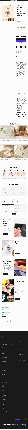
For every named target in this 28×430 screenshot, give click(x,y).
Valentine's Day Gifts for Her (5, 355)
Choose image (21, 36)
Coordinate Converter (5, 402)
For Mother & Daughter (22, 356)
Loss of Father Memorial (4, 368)
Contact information (24, 427)
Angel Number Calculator (4, 390)
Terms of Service (4, 341)
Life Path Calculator (4, 392)
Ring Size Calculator (5, 382)
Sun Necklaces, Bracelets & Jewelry (22, 361)
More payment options (21, 42)
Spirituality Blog (4, 353)
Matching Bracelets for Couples (22, 337)
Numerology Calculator (5, 399)
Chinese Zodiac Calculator (4, 396)
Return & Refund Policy (5, 344)
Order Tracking (4, 339)
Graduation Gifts (4, 379)
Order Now (4, 316)
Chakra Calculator (4, 411)
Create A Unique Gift (17, 253)
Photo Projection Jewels (21, 335)
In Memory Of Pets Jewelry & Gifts (21, 346)
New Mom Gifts (4, 366)
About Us (3, 336)
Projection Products (5, 349)
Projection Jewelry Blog (4, 351)
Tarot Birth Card (4, 404)
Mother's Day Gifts (4, 377)
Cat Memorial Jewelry (5, 374)
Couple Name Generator (5, 413)
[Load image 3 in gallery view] (6, 19)
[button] (1, 2)
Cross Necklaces (21, 339)
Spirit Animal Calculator (3, 406)
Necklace (19, 93)
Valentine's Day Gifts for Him (5, 358)
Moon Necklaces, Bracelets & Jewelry (22, 358)
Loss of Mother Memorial (4, 371)
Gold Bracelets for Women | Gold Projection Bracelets (22, 342)
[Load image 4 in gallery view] (9, 19)
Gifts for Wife (4, 361)
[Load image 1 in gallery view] (3, 19)
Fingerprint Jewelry (22, 344)
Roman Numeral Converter (4, 386)
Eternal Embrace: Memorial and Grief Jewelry (21, 350)
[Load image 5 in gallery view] (12, 19)
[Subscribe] (13, 420)
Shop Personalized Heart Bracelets (21, 352)
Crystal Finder (4, 408)
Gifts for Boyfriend (4, 364)
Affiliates (3, 347)
